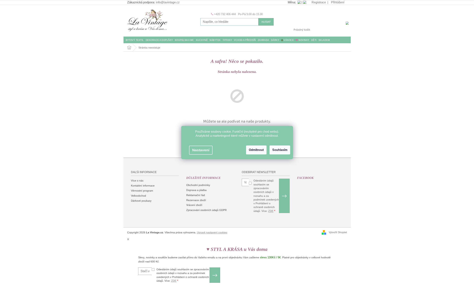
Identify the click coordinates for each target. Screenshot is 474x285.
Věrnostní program (142, 190)
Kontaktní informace (143, 185)
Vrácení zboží (194, 204)
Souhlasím (279, 149)
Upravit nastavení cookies (212, 232)
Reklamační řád (195, 195)
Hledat (266, 21)
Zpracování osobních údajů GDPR (206, 210)
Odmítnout (256, 149)
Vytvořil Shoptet (338, 232)
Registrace (319, 2)
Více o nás (137, 180)
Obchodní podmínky (198, 185)
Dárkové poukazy (141, 200)
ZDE (270, 210)
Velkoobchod (138, 195)
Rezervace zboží (196, 200)
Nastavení (200, 150)
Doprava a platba (196, 190)
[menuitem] (135, 40)
